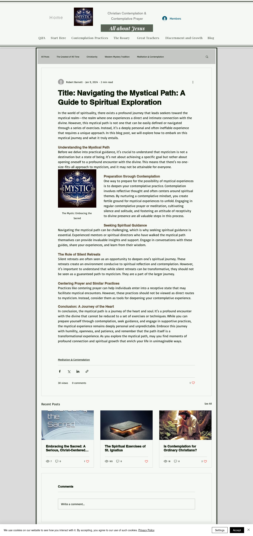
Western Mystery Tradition (117, 56)
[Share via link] (87, 371)
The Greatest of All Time (68, 56)
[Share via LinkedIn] (78, 371)
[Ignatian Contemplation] (126, 425)
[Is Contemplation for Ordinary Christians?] (185, 425)
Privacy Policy (146, 530)
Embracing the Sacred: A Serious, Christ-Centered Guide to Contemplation (66, 448)
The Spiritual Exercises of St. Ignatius (125, 448)
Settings (219, 530)
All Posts (45, 56)
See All (208, 403)
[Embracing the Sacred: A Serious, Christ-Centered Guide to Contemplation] (67, 425)
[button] (207, 56)
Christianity (92, 56)
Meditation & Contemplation (150, 56)
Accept (237, 530)
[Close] (248, 530)
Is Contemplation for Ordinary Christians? (180, 448)
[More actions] (193, 82)
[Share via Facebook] (59, 371)
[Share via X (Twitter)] (69, 371)
